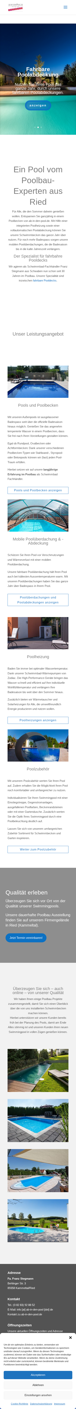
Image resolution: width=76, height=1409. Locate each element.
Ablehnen (38, 1385)
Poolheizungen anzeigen (38, 720)
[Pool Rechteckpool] (38, 1141)
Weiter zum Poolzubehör (38, 849)
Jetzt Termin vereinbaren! (26, 937)
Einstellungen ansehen (38, 1395)
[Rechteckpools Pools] (38, 1091)
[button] (70, 1337)
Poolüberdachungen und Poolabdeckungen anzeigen (38, 600)
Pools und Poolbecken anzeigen (38, 490)
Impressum (59, 1404)
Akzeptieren (38, 1374)
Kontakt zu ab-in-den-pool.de (25, 1314)
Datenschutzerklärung (41, 1404)
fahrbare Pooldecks (44, 280)
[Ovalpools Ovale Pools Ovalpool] (38, 1241)
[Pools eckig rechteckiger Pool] (38, 1191)
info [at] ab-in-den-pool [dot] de (35, 1309)
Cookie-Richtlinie (19, 1404)
